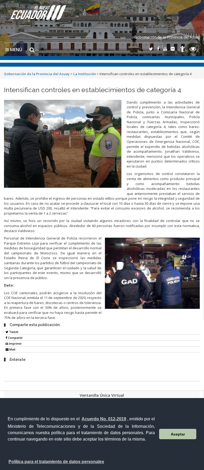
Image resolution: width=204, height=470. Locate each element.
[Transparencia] (193, 49)
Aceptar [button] (178, 434)
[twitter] (151, 49)
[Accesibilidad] (182, 49)
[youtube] (165, 49)
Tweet (13, 332)
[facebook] (158, 49)
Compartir (15, 338)
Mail (11, 349)
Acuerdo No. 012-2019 (104, 419)
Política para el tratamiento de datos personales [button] (56, 461)
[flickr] (173, 49)
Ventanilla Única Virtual (102, 395)
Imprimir (15, 343)
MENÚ (15, 50)
